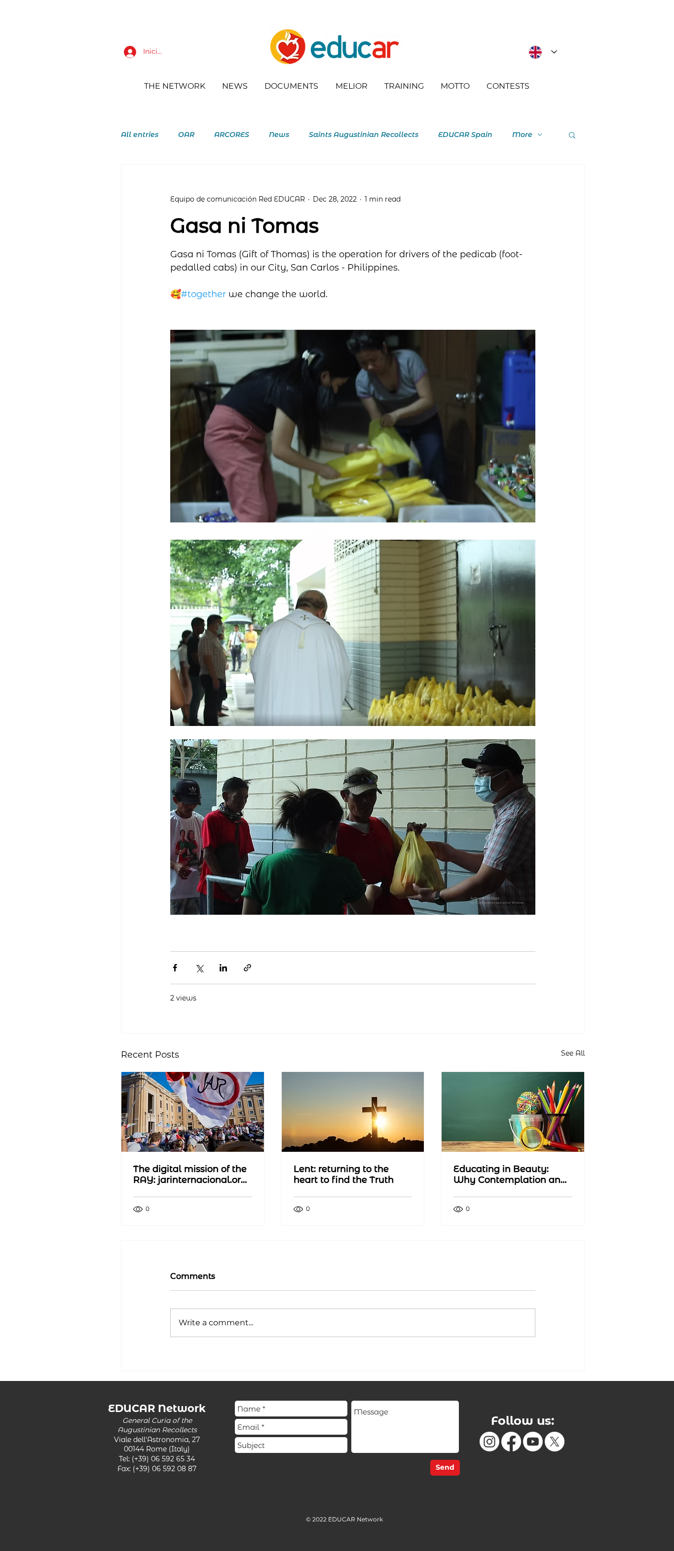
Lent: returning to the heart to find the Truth (344, 1174)
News (279, 135)
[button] (572, 134)
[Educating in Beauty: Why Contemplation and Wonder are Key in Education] (513, 1112)
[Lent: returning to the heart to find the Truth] (353, 1112)
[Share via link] (247, 967)
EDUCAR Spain (465, 135)
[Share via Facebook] (175, 967)
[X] (554, 1441)
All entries (139, 135)
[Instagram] (489, 1441)
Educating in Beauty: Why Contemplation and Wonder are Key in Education (509, 1174)
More (522, 135)
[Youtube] (533, 1441)
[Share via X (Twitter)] (199, 967)
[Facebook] (511, 1441)
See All (573, 1053)
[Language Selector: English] (540, 52)
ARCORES (231, 135)
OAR (186, 135)
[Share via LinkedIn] (223, 967)
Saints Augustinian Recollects (363, 135)
